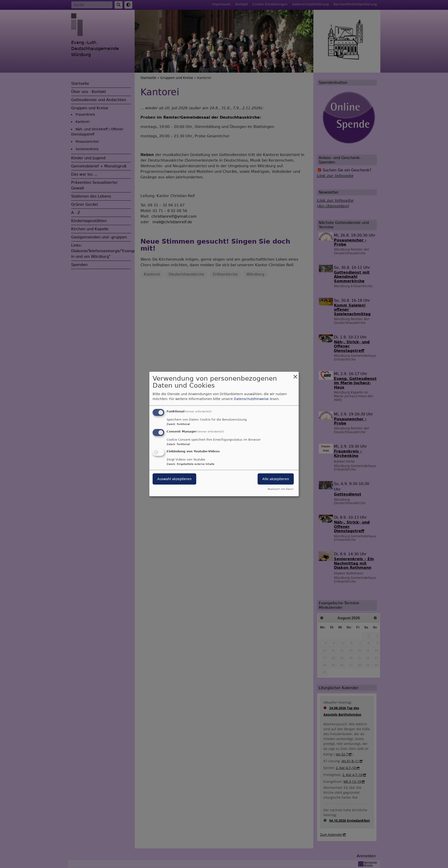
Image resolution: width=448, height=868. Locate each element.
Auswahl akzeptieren (174, 479)
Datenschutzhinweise (251, 399)
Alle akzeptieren (275, 479)
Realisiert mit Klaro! (281, 489)
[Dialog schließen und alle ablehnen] (295, 375)
